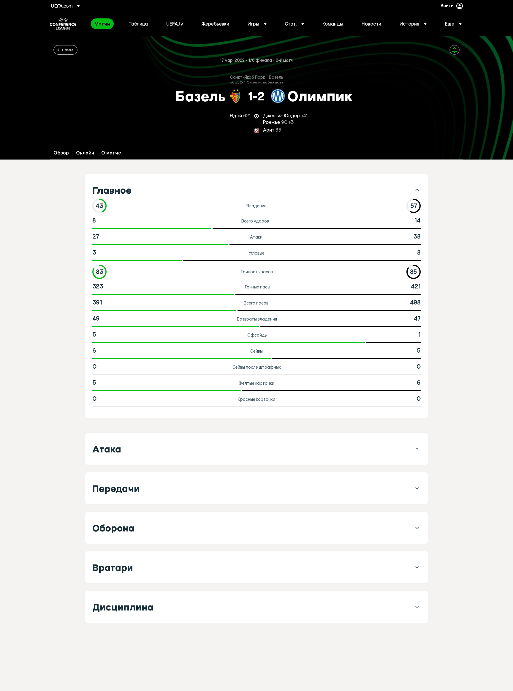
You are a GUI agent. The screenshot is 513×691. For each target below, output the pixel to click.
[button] (257, 23)
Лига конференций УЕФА (63, 24)
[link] (102, 23)
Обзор (61, 152)
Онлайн (85, 152)
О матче (111, 152)
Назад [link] (68, 50)
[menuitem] (104, 23)
